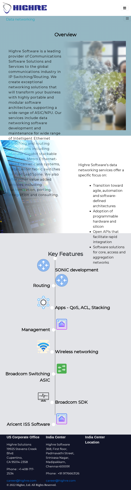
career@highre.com (22, 480)
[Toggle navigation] (124, 8)
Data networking (20, 19)
